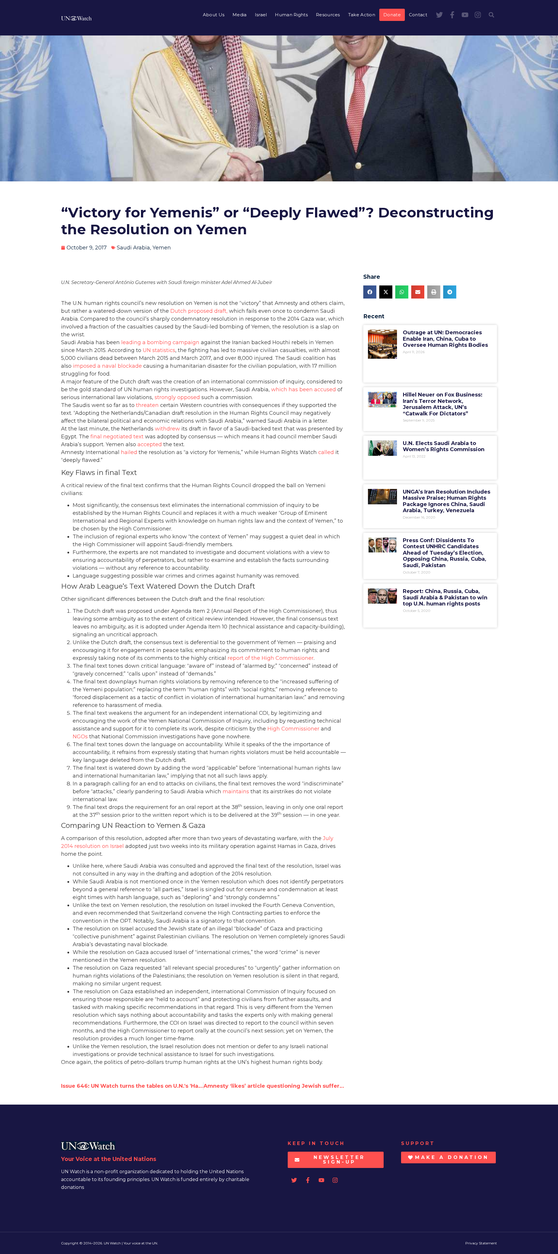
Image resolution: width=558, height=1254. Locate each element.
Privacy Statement (481, 1243)
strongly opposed (177, 397)
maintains (236, 791)
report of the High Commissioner (271, 658)
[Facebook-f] (452, 14)
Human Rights (291, 14)
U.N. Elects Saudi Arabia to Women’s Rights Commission (443, 446)
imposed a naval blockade (107, 366)
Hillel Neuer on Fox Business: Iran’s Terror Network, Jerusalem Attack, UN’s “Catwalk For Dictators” (442, 404)
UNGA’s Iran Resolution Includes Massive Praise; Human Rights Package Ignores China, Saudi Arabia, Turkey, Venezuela (446, 501)
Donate (392, 14)
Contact (418, 14)
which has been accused (303, 389)
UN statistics (159, 350)
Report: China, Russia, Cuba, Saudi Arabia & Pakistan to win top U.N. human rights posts (445, 597)
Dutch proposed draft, (199, 311)
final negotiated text (117, 436)
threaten (147, 405)
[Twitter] (439, 14)
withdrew (167, 429)
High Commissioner (293, 729)
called (326, 452)
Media (240, 14)
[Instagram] (477, 14)
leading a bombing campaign (160, 342)
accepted (149, 444)
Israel (261, 14)
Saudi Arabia (133, 247)
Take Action (361, 14)
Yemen (162, 247)
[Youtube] (465, 14)
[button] (491, 14)
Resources (328, 14)
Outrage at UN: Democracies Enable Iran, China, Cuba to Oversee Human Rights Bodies (445, 338)
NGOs (80, 736)
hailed (129, 452)
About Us (213, 14)
